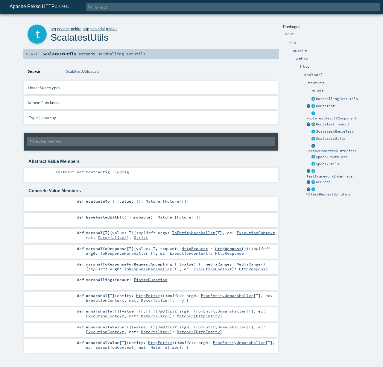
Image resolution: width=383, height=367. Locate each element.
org (53, 29)
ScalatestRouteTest (335, 131)
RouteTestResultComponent (331, 118)
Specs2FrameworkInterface (331, 151)
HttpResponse (229, 253)
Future (172, 201)
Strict (141, 237)
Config (122, 171)
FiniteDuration (150, 279)
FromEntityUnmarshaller (227, 295)
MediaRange (249, 264)
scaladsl (97, 29)
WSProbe (323, 182)
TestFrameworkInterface (329, 176)
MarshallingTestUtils (337, 99)
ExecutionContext (256, 232)
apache (63, 29)
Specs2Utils (327, 164)
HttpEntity (148, 295)
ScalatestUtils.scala (82, 71)
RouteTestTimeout (332, 124)
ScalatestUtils (330, 139)
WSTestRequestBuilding (328, 194)
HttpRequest (195, 248)
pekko (76, 29)
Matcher (154, 201)
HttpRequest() (230, 248)
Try (180, 300)
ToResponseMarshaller (124, 253)
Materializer (112, 237)
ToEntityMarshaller (193, 232)
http (86, 29)
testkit (111, 29)
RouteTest (325, 106)
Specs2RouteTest (331, 157)
